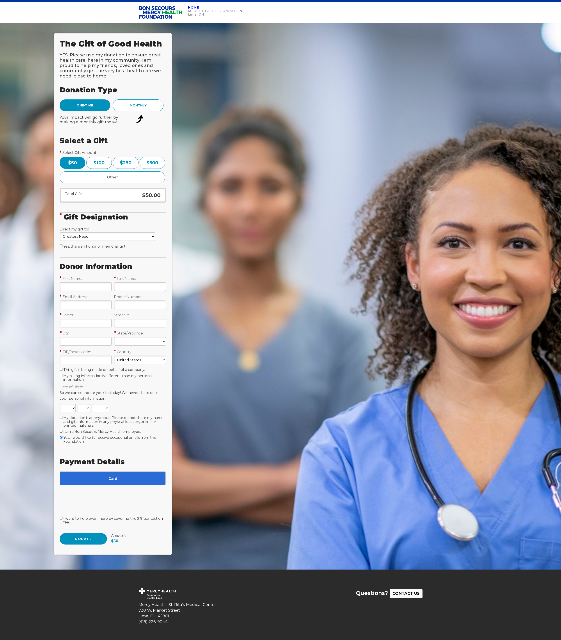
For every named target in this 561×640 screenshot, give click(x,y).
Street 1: (69, 315)
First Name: (72, 279)
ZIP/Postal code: (76, 352)
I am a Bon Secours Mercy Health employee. (102, 432)
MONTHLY (138, 105)
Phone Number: (128, 297)
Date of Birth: (71, 387)
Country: (124, 352)
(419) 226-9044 (153, 621)
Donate (83, 539)
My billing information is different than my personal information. (108, 378)
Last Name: (126, 279)
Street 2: (121, 315)
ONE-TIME (85, 105)
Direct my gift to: (74, 229)
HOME (193, 7)
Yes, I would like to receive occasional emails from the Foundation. (109, 440)
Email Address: (75, 297)
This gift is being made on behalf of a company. (104, 370)
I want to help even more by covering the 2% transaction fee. (113, 521)
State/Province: (130, 333)
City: (65, 333)
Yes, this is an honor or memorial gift (94, 246)
